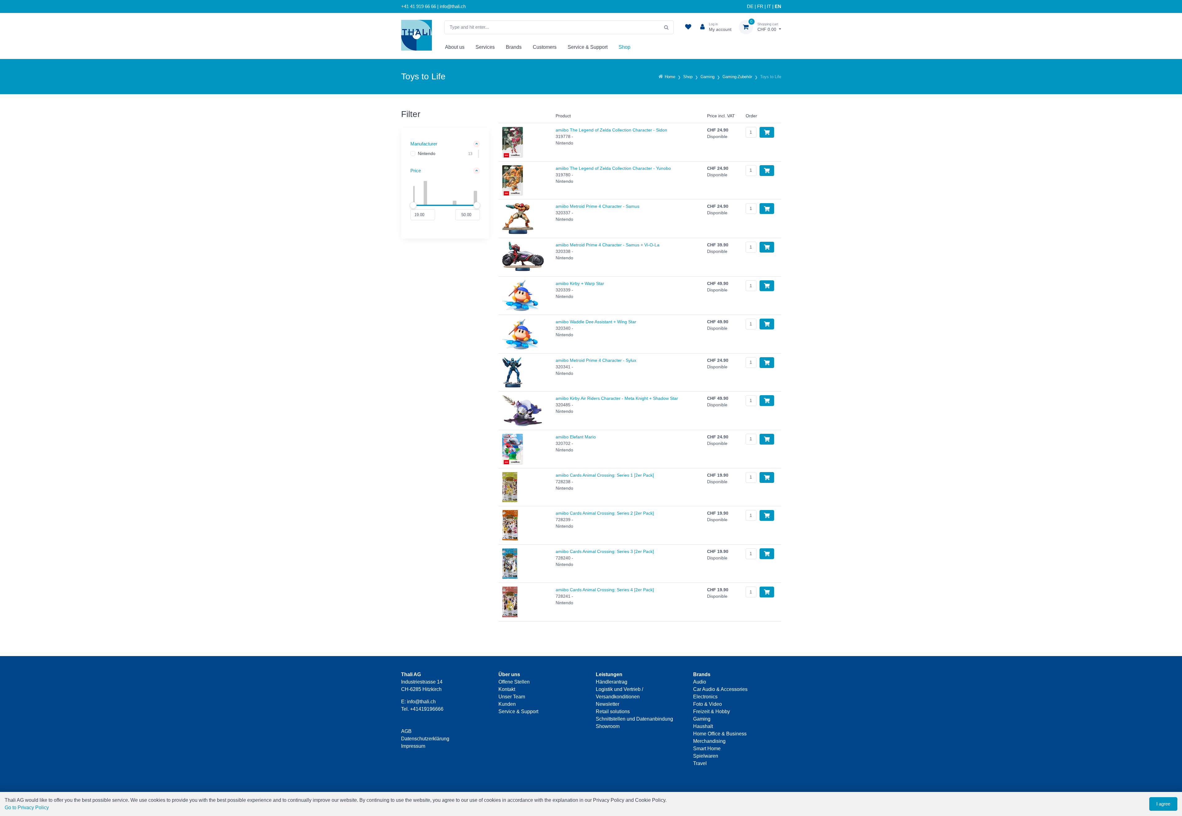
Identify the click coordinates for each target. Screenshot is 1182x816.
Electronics (705, 696)
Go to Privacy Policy (27, 807)
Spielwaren (705, 756)
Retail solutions (613, 711)
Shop (624, 47)
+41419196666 (426, 709)
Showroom (608, 726)
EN (778, 6)
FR (760, 6)
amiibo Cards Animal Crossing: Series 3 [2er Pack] (605, 551)
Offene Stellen (514, 681)
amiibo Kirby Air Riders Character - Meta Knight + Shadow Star (617, 398)
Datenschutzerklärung (425, 738)
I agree (1163, 803)
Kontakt (506, 689)
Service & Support (588, 47)
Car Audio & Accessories (720, 689)
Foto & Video (707, 704)
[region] (445, 154)
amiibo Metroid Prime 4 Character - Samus (597, 206)
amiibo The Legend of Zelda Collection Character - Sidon (611, 130)
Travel (700, 763)
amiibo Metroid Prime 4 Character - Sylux (596, 360)
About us (454, 47)
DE (750, 6)
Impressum (413, 746)
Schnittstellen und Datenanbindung (634, 719)
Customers (545, 47)
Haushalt (703, 726)
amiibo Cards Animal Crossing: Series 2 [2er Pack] (605, 513)
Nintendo (426, 153)
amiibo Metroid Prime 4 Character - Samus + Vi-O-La (607, 244)
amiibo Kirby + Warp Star (580, 283)
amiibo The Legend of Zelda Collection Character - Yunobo (613, 168)
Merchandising (709, 741)
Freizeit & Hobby (711, 711)
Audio (699, 681)
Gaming (701, 719)
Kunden (507, 704)
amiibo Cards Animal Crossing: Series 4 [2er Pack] (605, 589)
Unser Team (511, 696)
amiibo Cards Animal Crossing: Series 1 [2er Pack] (605, 475)
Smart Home (707, 748)
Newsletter (607, 704)
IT (769, 6)
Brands (514, 47)
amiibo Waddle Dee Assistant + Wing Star (596, 321)
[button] (445, 144)
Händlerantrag (611, 681)
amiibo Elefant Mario (576, 436)
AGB (406, 731)
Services (485, 47)
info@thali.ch (421, 701)
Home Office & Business (720, 733)
